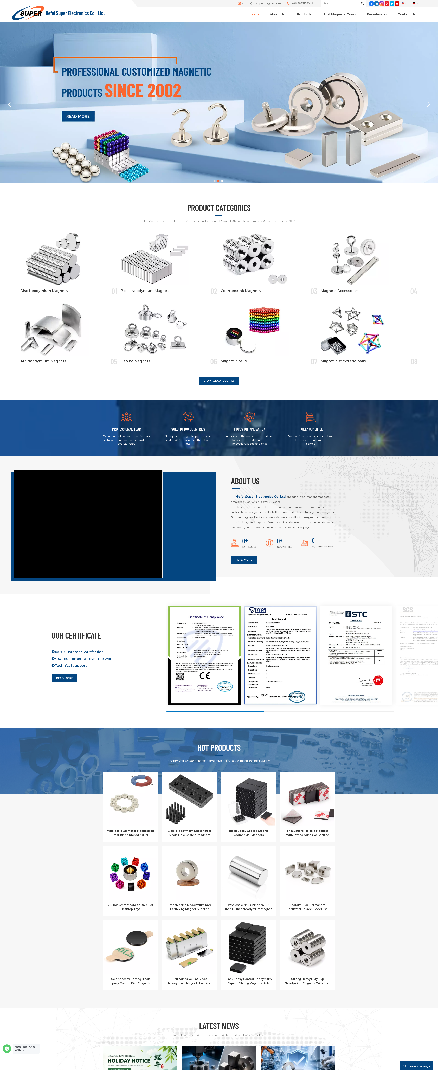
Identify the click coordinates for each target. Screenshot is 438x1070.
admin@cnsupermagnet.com (261, 3)
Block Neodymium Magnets (145, 291)
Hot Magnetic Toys (339, 14)
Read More (243, 559)
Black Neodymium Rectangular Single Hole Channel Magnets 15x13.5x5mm (189, 833)
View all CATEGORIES (219, 380)
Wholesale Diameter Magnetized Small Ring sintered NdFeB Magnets (130, 833)
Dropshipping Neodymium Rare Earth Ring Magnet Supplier (189, 907)
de (417, 3)
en (407, 3)
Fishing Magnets (135, 361)
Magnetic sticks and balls (343, 361)
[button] (215, 181)
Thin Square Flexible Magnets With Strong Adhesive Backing (307, 833)
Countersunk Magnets (241, 291)
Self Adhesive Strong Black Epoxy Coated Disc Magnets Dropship (130, 981)
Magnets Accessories (340, 291)
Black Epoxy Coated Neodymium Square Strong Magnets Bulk (248, 981)
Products (304, 14)
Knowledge (376, 14)
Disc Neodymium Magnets (44, 291)
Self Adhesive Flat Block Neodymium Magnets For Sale (189, 981)
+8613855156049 (302, 3)
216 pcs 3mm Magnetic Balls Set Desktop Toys (130, 907)
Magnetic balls (234, 361)
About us (277, 14)
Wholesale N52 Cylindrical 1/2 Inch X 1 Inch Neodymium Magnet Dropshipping (248, 907)
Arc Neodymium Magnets (43, 361)
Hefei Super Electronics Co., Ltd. (75, 13)
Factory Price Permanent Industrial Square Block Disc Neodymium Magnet (307, 907)
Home (255, 14)
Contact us (407, 14)
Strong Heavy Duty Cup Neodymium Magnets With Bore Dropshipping (307, 981)
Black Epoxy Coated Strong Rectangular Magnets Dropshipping (248, 833)
